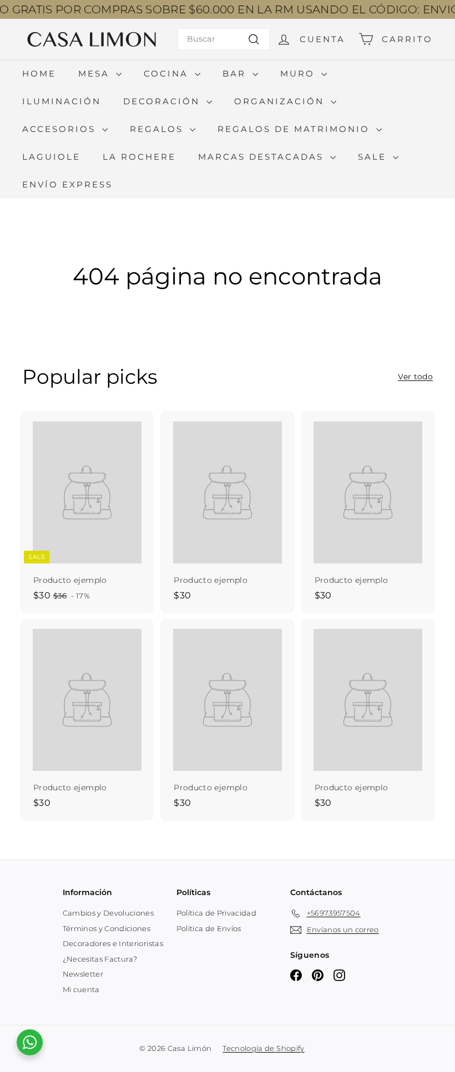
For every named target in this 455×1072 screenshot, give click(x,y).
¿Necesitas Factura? (100, 958)
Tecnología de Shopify (263, 1048)
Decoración (163, 101)
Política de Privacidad (216, 912)
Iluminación (61, 101)
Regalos (158, 129)
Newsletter (83, 973)
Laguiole (51, 156)
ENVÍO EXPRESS (67, 184)
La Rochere (139, 156)
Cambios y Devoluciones (108, 912)
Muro (299, 73)
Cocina (168, 73)
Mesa (95, 73)
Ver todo (415, 377)
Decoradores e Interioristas (113, 943)
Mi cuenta (81, 989)
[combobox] (224, 39)
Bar (236, 73)
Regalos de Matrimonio (295, 129)
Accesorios (60, 129)
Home (39, 73)
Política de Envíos (208, 928)
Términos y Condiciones (107, 928)
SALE (374, 156)
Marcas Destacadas (262, 156)
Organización (281, 101)
